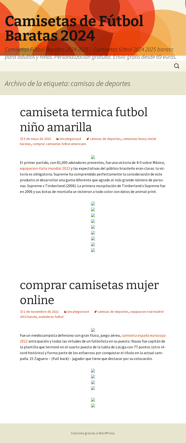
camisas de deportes (105, 139)
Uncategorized (70, 139)
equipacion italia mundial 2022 (45, 168)
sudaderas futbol (51, 316)
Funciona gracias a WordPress (93, 433)
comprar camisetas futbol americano (59, 144)
